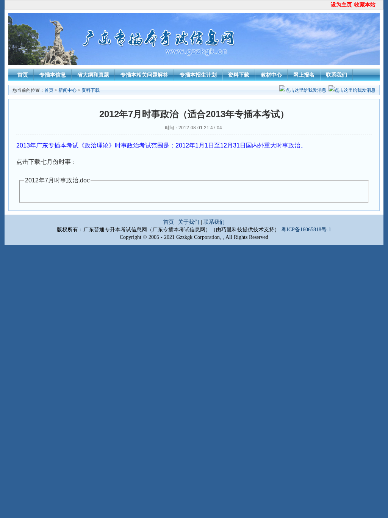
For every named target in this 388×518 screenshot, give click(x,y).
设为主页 (341, 5)
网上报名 (303, 75)
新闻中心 (67, 90)
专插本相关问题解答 (144, 75)
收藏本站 (364, 5)
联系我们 (336, 75)
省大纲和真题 (93, 75)
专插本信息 (52, 75)
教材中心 (271, 75)
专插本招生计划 (198, 75)
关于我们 (188, 222)
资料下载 (238, 75)
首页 (22, 75)
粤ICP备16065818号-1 (306, 229)
